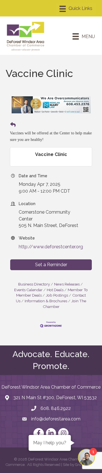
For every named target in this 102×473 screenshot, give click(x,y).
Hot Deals (55, 289)
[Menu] (76, 9)
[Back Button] (13, 125)
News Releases (67, 284)
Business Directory (34, 284)
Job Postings (57, 295)
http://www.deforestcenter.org (51, 246)
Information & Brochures (46, 301)
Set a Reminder (51, 264)
